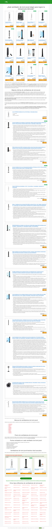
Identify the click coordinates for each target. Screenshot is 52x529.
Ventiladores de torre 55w (34, 516)
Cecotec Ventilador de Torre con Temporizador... (9, 40)
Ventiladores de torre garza (43, 498)
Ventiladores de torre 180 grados (34, 521)
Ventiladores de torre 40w (43, 516)
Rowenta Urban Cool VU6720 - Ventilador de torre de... (42, 76)
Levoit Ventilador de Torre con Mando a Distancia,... (42, 40)
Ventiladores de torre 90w (16, 512)
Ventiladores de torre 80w (43, 512)
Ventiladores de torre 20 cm (25, 521)
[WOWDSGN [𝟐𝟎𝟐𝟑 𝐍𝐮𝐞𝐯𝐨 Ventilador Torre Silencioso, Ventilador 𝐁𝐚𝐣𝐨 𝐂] (20, 70)
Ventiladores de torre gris (16, 498)
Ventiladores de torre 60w (16, 516)
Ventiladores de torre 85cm (34, 512)
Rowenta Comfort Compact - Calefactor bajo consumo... (20, 22)
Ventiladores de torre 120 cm (43, 521)
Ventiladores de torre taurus (25, 487)
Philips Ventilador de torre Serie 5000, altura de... (20, 58)
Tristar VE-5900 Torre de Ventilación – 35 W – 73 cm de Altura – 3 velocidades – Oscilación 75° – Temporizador (28, 187)
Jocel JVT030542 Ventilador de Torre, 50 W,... (8, 22)
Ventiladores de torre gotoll (25, 498)
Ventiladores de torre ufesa (16, 487)
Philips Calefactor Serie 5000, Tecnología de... (30, 40)
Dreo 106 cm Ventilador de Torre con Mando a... (9, 58)
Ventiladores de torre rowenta (43, 487)
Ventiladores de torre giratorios (34, 498)
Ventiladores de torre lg (42, 492)
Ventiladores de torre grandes (8, 498)
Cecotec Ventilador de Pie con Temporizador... (31, 76)
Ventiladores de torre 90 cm (25, 512)
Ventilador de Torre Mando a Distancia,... (31, 58)
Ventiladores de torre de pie (16, 502)
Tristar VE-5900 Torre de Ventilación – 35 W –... (31, 22)
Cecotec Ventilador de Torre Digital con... (42, 22)
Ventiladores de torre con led (16, 507)
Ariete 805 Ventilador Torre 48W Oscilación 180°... (42, 58)
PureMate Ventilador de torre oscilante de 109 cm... (19, 40)
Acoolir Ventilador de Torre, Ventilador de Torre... (8, 76)
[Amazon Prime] (12, 59)
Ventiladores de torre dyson (8, 502)
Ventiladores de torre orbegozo (8, 492)
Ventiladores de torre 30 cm (8, 521)
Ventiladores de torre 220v (16, 521)
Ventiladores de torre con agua (34, 507)
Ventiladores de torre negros (16, 492)
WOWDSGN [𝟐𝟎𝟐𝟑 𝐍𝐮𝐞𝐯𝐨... (20, 75)
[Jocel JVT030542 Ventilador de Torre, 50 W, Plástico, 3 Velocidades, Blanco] (9, 16)
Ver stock (10, 26)
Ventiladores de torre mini (34, 492)
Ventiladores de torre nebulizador (26, 492)
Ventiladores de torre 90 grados (8, 512)
